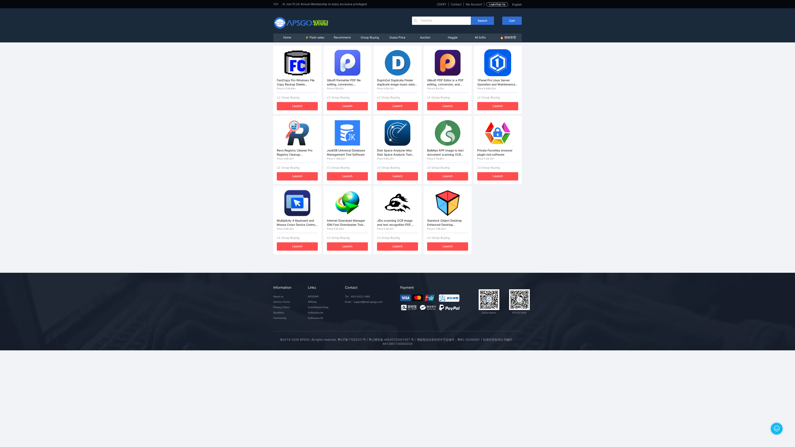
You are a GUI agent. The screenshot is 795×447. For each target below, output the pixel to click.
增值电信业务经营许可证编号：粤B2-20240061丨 (450, 339)
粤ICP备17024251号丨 (353, 339)
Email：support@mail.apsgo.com (364, 301)
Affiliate (312, 301)
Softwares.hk (315, 318)
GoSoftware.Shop (318, 307)
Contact (456, 4)
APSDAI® (313, 296)
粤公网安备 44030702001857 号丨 (393, 339)
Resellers (278, 312)
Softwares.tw (315, 312)
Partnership (280, 318)
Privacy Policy (281, 307)
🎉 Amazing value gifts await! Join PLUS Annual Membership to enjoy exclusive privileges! (290, 4)
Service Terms (281, 301)
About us (278, 296)
